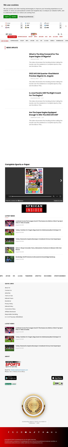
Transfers (28, 276)
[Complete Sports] (34, 34)
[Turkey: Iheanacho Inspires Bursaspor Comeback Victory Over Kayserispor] (9, 241)
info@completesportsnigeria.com (19, 370)
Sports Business (60, 276)
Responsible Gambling (11, 314)
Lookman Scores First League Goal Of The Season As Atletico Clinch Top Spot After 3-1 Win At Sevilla (39, 222)
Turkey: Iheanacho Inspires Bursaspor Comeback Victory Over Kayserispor (38, 239)
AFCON (41, 36)
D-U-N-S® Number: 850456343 (14, 317)
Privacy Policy (9, 304)
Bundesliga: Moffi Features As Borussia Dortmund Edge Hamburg (35, 257)
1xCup (31, 36)
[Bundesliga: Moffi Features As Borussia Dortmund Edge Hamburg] (9, 259)
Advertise (7, 293)
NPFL (35, 36)
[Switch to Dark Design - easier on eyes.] (61, 34)
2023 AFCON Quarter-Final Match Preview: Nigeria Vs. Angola (44, 74)
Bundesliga (59, 40)
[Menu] (9, 34)
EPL (50, 36)
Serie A (61, 36)
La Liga (55, 36)
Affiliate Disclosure (10, 311)
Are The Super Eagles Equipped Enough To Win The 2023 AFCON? (43, 113)
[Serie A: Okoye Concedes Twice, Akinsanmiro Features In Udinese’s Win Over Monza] (9, 250)
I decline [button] (13, 16)
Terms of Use (9, 296)
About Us (7, 288)
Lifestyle (38, 276)
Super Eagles (22, 36)
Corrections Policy (10, 309)
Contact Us (8, 290)
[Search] (59, 34)
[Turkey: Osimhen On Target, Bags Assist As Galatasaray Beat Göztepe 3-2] (9, 232)
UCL (46, 36)
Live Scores (12, 37)
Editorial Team (9, 298)
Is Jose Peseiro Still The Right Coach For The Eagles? (45, 94)
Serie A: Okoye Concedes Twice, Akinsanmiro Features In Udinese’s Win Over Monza (39, 248)
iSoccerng (47, 276)
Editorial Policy (9, 306)
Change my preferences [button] (26, 16)
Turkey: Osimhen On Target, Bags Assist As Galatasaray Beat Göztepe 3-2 (38, 230)
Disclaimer (8, 301)
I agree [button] (7, 16)
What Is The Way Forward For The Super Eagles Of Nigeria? (44, 55)
